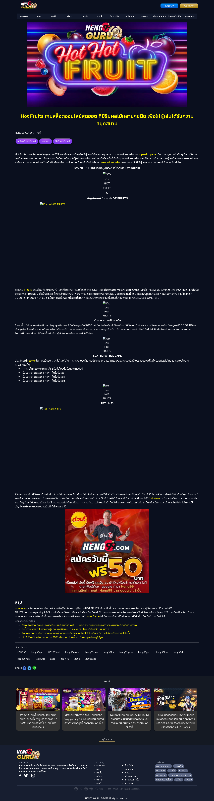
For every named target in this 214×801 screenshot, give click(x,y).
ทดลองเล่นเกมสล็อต (111, 162)
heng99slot (179, 652)
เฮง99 (77, 659)
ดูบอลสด (45, 141)
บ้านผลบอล (158, 16)
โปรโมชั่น (114, 16)
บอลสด (144, 16)
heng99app (37, 652)
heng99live (162, 652)
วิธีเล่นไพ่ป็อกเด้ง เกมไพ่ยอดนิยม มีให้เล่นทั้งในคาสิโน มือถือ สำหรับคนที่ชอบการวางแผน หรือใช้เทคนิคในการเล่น (80, 625)
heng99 (179, 766)
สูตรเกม (189, 16)
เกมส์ (99, 16)
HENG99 (24, 16)
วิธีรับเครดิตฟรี (63, 141)
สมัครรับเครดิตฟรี (26, 141)
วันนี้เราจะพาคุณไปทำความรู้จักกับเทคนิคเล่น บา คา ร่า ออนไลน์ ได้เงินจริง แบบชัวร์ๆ (65, 629)
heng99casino (72, 652)
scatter (31, 361)
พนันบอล (129, 16)
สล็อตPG (65, 659)
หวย (39, 16)
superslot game (147, 154)
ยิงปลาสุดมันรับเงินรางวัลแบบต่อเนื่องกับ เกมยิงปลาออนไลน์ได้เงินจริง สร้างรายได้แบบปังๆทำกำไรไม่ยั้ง (76, 633)
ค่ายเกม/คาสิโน (175, 16)
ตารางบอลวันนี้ (163, 766)
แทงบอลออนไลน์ (164, 779)
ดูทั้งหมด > (107, 739)
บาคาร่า (84, 16)
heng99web (24, 659)
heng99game (126, 652)
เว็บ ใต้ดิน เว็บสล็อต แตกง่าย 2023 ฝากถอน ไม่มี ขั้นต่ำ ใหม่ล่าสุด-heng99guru (63, 637)
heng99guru (144, 652)
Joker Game (93, 616)
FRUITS (28, 290)
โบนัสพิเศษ (154, 498)
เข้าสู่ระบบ (169, 5)
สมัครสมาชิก (189, 5)
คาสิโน (54, 16)
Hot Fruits (40, 659)
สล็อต (69, 16)
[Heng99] (88, 5)
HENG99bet (54, 652)
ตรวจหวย (161, 775)
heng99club (91, 652)
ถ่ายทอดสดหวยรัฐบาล (180, 775)
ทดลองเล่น (21, 608)
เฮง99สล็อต (90, 659)
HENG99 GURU (23, 133)
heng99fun (109, 652)
